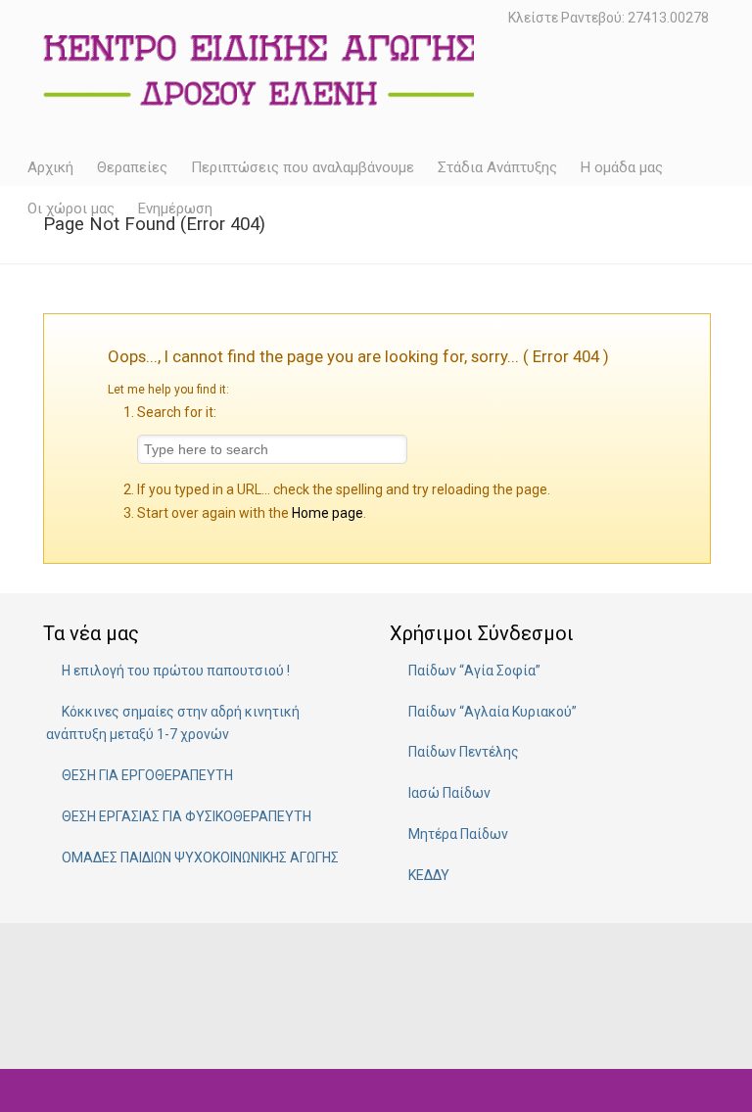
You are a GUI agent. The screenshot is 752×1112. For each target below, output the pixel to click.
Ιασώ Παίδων (449, 793)
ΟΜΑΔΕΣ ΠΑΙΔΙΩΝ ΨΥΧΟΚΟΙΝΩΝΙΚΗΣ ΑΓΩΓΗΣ (200, 857)
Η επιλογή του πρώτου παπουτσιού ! (176, 670)
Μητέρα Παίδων (458, 834)
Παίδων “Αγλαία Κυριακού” (492, 711)
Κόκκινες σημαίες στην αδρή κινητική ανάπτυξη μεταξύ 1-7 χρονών (173, 723)
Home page (327, 513)
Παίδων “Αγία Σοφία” (474, 670)
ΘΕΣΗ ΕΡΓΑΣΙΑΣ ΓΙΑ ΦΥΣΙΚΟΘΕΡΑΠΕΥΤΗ (186, 816)
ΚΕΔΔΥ (428, 875)
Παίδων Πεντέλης (463, 752)
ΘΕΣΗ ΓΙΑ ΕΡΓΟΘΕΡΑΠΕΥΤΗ (147, 775)
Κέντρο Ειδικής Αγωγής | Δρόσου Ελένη (258, 65)
